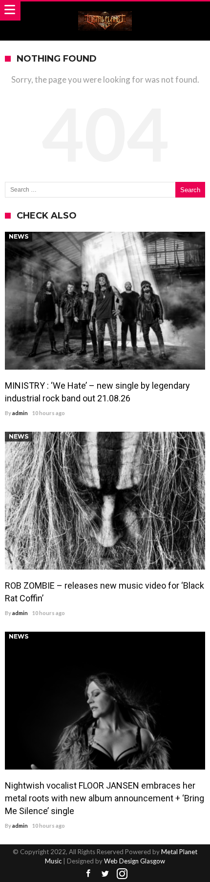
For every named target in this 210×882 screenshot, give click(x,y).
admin (20, 413)
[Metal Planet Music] (105, 11)
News (18, 236)
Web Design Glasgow (134, 861)
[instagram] (122, 874)
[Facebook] (88, 874)
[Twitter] (105, 874)
